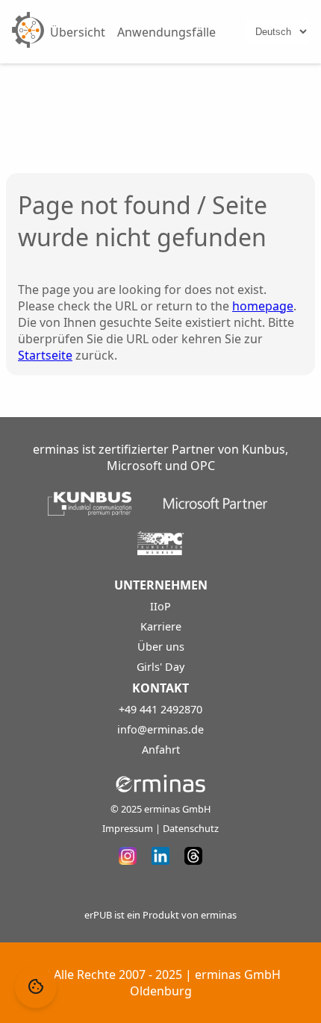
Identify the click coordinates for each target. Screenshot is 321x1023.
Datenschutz (191, 828)
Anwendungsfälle (166, 32)
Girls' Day (160, 667)
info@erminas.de (160, 729)
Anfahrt (161, 749)
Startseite (45, 355)
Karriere (160, 626)
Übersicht (77, 32)
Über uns (160, 646)
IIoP (160, 606)
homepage (262, 306)
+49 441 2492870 (160, 709)
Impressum (127, 828)
